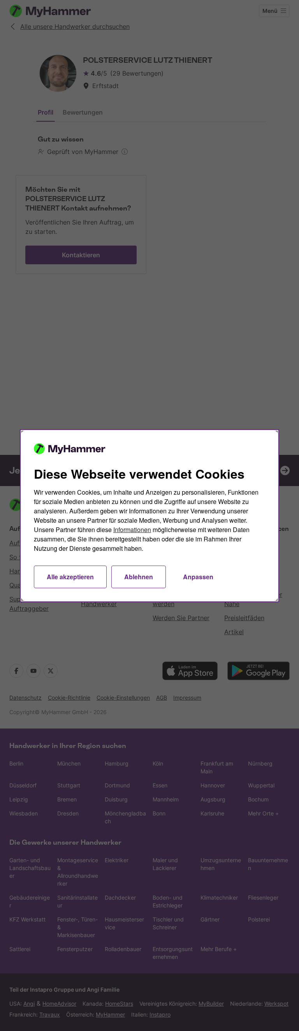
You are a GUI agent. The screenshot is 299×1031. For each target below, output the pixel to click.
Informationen (132, 529)
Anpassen (198, 576)
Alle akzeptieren (70, 576)
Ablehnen (138, 576)
